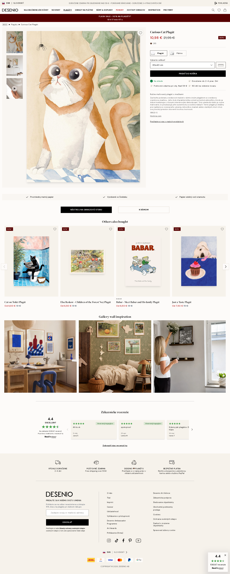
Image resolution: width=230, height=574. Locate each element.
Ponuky (120, 10)
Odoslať (67, 522)
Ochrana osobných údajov (165, 519)
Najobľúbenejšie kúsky (36, 10)
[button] (221, 65)
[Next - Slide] (226, 266)
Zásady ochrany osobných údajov (72, 528)
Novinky (56, 10)
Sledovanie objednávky (163, 502)
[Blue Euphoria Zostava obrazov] (40, 356)
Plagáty (67, 10)
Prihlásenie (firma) (115, 533)
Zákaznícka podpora (162, 498)
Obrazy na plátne (84, 10)
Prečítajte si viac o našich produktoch (167, 121)
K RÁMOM (144, 209)
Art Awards (112, 528)
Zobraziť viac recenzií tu (115, 445)
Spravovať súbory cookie (164, 530)
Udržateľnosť (113, 511)
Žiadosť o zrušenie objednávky (161, 524)
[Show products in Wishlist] (219, 10)
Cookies (157, 514)
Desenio (123, 566)
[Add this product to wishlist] (140, 32)
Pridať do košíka (188, 73)
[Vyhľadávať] (213, 10)
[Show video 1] (14, 88)
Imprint (110, 502)
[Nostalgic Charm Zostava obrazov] (115, 356)
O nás (109, 493)
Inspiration (154, 10)
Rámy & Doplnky (104, 10)
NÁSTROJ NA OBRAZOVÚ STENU (86, 209)
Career (110, 507)
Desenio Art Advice (161, 493)
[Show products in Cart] (225, 10)
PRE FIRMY (168, 10)
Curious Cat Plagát (29, 24)
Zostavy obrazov (136, 10)
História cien (155, 116)
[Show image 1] (14, 42)
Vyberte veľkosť (157, 60)
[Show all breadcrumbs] (5, 24)
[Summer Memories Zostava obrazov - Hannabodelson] (189, 356)
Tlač (109, 498)
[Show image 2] (14, 65)
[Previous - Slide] (4, 266)
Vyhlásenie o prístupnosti (118, 516)
